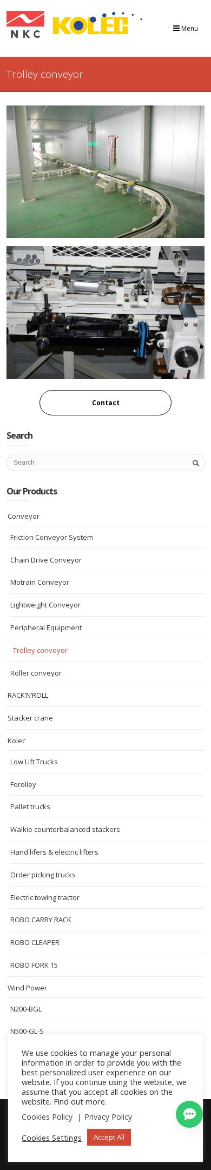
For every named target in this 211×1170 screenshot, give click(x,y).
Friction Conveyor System (51, 537)
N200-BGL (26, 1009)
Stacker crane (30, 718)
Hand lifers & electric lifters (54, 852)
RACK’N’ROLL (28, 695)
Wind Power (27, 988)
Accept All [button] (109, 1137)
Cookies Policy (47, 1117)
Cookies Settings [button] (52, 1137)
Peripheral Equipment (46, 627)
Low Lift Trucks (34, 761)
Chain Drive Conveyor (46, 560)
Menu (189, 28)
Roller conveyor (36, 673)
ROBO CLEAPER (35, 942)
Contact (106, 402)
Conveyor (23, 516)
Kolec (16, 740)
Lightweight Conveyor (45, 605)
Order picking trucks (43, 875)
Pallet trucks (30, 806)
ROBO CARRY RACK (40, 919)
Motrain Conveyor (39, 582)
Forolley (23, 784)
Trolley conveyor (40, 650)
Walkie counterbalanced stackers (65, 829)
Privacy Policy (108, 1117)
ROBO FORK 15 (34, 965)
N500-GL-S (27, 1031)
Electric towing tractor (45, 897)
